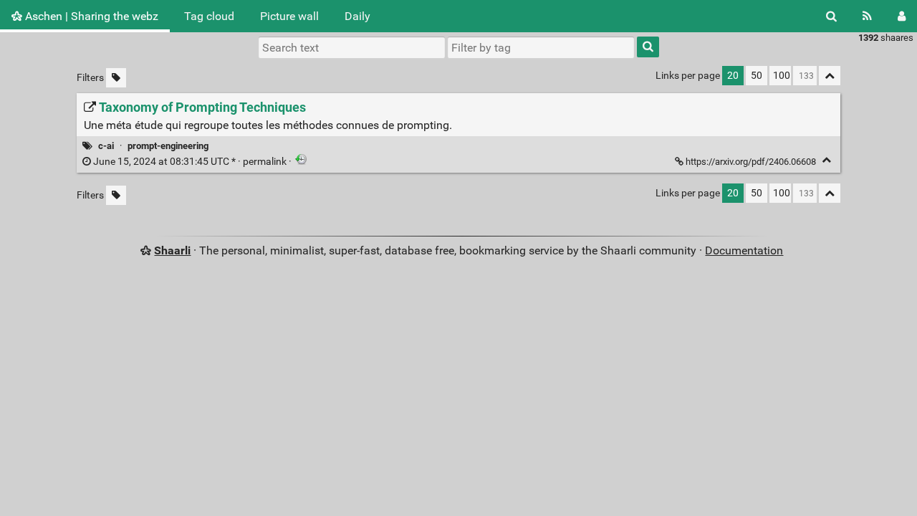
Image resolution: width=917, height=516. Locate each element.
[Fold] (826, 160)
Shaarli (172, 250)
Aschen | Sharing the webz (90, 16)
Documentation (744, 250)
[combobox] (541, 47)
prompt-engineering (168, 145)
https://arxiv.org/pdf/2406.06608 (750, 161)
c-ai (106, 145)
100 (781, 76)
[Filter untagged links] (116, 77)
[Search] (831, 16)
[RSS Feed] (867, 16)
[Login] (901, 16)
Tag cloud (209, 16)
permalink (190, 162)
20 (733, 76)
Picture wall (289, 16)
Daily (357, 16)
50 (756, 76)
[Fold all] (829, 75)
